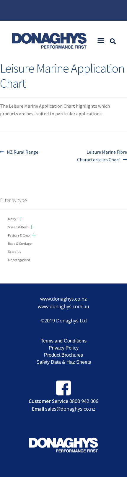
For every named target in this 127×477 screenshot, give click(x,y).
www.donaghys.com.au (63, 306)
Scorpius (14, 251)
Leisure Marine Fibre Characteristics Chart (102, 155)
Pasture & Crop (19, 235)
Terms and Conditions (64, 340)
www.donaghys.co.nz (63, 299)
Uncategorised (19, 260)
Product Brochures (63, 355)
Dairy (12, 219)
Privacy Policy (64, 347)
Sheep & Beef (17, 227)
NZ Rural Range (22, 151)
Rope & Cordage (20, 243)
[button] (101, 40)
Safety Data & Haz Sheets (63, 362)
